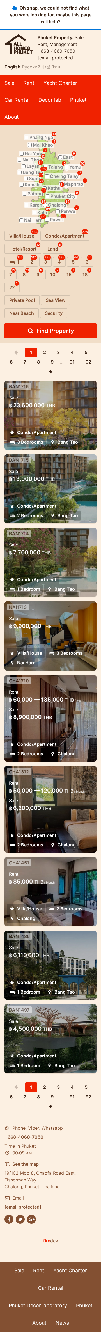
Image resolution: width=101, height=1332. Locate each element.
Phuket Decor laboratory (38, 1305)
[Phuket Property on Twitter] (20, 1219)
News (62, 1323)
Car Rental (16, 100)
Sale (9, 83)
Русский (31, 67)
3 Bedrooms (30, 442)
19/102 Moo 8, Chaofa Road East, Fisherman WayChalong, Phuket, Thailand (40, 1175)
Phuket (78, 100)
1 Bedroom (28, 589)
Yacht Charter (60, 83)
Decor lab (49, 100)
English (12, 67)
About (11, 117)
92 (88, 362)
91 (72, 362)
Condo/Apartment (36, 432)
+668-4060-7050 (56, 51)
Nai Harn (26, 662)
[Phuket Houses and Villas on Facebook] (8, 1219)
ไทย (56, 67)
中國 (46, 67)
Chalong (67, 753)
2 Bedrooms (30, 515)
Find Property (55, 331)
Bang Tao (68, 442)
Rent (29, 83)
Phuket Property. (56, 37)
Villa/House (29, 653)
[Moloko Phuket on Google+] (31, 1219)
